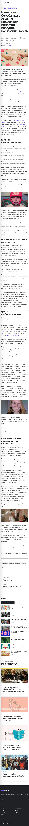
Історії (4, 8)
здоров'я (3, 810)
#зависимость (5, 563)
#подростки (17, 563)
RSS (2, 804)
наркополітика (12, 8)
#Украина (24, 563)
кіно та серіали (18, 808)
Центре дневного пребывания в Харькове (12, 91)
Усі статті (3, 799)
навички (17, 810)
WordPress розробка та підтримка (7, 823)
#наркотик (11, 563)
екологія (3, 814)
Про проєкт (3, 802)
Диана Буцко (8, 45)
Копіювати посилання (14, 570)
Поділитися (4, 570)
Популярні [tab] (21, 602)
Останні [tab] (8, 602)
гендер (16, 812)
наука (2, 808)
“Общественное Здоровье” (13, 335)
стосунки (3, 812)
